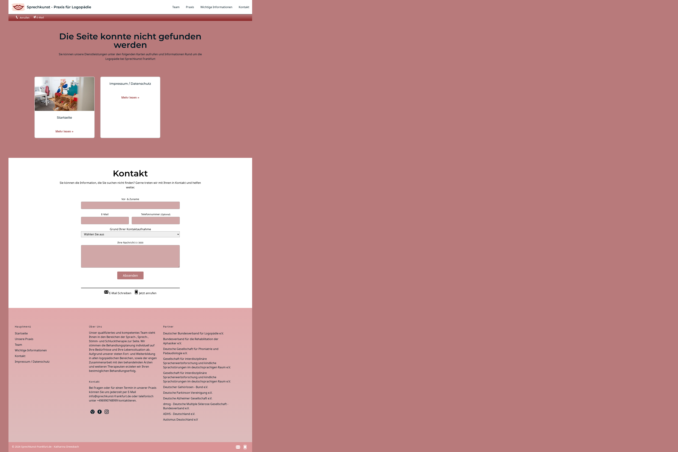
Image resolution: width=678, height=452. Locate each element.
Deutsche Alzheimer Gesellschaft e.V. (187, 398)
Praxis (190, 7)
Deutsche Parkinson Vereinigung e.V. (187, 393)
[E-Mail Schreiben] (238, 447)
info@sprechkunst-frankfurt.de (110, 396)
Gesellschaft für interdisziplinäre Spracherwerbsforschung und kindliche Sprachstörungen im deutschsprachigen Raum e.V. (197, 363)
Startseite (21, 333)
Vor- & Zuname (130, 199)
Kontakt (244, 7)
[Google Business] (92, 412)
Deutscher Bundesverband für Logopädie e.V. (193, 333)
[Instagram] (107, 412)
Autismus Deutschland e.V (180, 419)
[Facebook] (99, 412)
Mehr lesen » (64, 131)
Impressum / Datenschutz (32, 362)
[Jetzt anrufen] (245, 447)
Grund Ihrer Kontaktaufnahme (130, 229)
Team (176, 7)
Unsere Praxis (24, 339)
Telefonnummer (155, 214)
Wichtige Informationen (216, 7)
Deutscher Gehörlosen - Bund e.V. (185, 387)
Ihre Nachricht (130, 242)
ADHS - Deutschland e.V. (179, 414)
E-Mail (105, 214)
